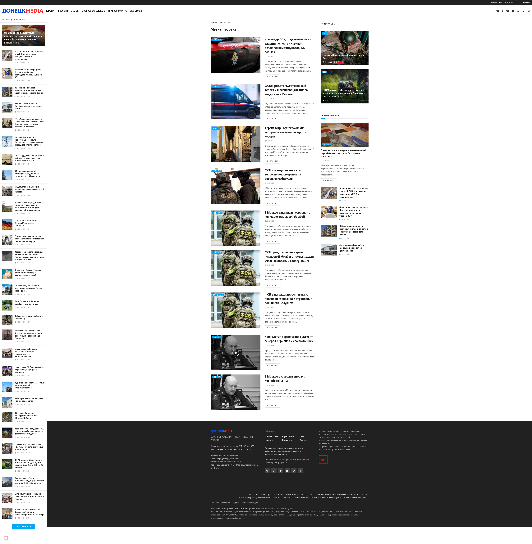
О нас (251, 494)
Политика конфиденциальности (300, 494)
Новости (63, 11)
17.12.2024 (270, 345)
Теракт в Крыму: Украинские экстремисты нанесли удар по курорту (286, 132)
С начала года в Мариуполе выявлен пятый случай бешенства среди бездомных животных (23, 36)
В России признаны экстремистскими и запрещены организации (343, 442)
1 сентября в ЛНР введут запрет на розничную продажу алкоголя (30, 369)
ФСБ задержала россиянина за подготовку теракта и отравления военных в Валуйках (288, 299)
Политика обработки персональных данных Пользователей (341, 494)
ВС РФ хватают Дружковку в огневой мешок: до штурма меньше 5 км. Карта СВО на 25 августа (344, 93)
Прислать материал (275, 494)
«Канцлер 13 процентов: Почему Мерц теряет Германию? (26, 223)
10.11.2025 (270, 99)
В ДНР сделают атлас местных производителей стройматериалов (29, 385)
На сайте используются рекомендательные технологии (345, 497)
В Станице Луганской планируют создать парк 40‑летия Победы (26, 415)
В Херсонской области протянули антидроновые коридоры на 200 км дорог (27, 173)
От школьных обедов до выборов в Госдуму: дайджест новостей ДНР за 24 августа (29, 480)
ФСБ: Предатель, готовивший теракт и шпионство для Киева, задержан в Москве (286, 90)
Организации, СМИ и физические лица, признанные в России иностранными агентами (343, 448)
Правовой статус (117, 11)
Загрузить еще (23, 527)
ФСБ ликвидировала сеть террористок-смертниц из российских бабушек (283, 175)
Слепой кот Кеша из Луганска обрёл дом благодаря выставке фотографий (29, 272)
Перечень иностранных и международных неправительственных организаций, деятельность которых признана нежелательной (342, 434)
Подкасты (287, 440)
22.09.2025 (270, 141)
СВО (324, 34)
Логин (527, 2)
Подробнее (272, 77)
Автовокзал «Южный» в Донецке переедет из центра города (28, 106)
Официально (219, 295)
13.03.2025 (270, 265)
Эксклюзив (136, 11)
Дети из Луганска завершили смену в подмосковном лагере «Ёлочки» (29, 496)
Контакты (260, 494)
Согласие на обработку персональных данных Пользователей (264, 497)
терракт (227, 23)
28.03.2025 (270, 221)
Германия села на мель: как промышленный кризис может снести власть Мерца (29, 238)
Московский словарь (93, 11)
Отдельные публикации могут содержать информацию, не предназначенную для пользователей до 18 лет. (284, 451)
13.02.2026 (270, 56)
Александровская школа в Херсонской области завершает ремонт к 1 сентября (29, 512)
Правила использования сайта (306, 497)
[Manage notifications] (6, 538)
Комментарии (271, 436)
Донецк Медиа (240, 503)
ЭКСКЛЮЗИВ (339, 62)
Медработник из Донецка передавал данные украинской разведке (29, 189)
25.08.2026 (328, 62)
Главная (50, 11)
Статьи (75, 11)
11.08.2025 (270, 183)
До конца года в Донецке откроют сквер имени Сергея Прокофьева (28, 288)
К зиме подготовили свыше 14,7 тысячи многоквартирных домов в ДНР (29, 447)
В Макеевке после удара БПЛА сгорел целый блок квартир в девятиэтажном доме (29, 431)
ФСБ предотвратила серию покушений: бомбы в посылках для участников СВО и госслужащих (289, 257)
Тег (220, 23)
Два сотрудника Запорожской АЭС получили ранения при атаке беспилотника (29, 158)
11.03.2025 (270, 307)
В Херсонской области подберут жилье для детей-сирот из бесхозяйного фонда (29, 90)
